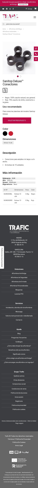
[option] (5, 133)
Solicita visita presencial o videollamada (19, 316)
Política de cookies (19, 409)
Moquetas (19, 290)
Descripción (9, 152)
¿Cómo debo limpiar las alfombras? (19, 346)
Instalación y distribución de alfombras (19, 307)
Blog (19, 333)
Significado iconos (19, 354)
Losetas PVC (19, 294)
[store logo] (10, 19)
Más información (12, 172)
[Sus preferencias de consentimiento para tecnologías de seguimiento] (2, 257)
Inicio (4, 29)
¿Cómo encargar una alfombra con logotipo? (19, 362)
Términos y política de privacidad (19, 439)
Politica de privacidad (19, 405)
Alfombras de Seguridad (19, 277)
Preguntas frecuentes (19, 337)
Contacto (19, 320)
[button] (31, 58)
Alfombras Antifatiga (15, 29)
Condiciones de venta (19, 389)
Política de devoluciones (19, 393)
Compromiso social (19, 384)
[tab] (19, 153)
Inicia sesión (19, 397)
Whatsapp (19, 312)
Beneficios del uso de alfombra (19, 350)
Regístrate (19, 401)
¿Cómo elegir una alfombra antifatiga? (19, 358)
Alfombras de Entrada (19, 281)
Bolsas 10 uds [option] (8, 142)
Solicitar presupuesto (17, 120)
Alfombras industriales (10, 31)
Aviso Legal (19, 445)
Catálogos (19, 342)
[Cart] (35, 8)
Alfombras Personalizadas (19, 286)
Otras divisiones (19, 380)
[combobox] (20, 24)
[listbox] (19, 134)
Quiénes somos (19, 376)
